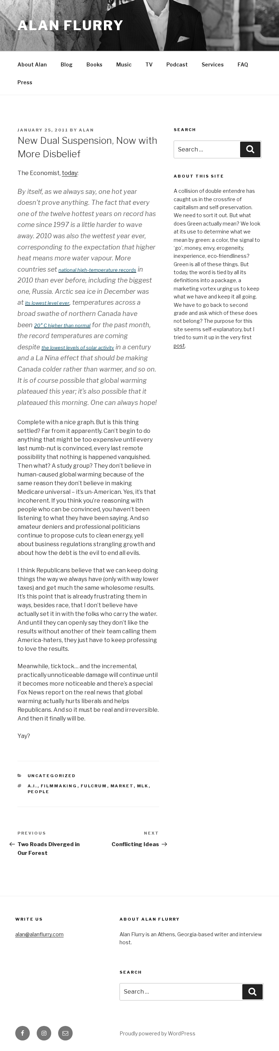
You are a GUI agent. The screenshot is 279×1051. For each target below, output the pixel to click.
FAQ (243, 64)
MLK (143, 785)
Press (24, 82)
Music (124, 64)
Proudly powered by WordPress (157, 1033)
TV (149, 64)
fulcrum (94, 785)
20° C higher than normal (62, 325)
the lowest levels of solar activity (77, 347)
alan (86, 130)
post (179, 345)
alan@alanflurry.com (39, 934)
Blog (67, 64)
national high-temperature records (97, 270)
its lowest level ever (47, 303)
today (69, 173)
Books (94, 64)
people (39, 791)
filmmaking (59, 785)
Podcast (177, 64)
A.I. (32, 785)
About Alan (32, 64)
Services (213, 64)
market (122, 785)
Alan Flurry (70, 25)
